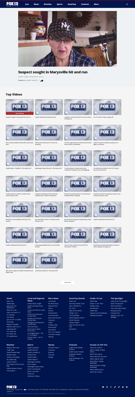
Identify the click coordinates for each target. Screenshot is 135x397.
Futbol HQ (30, 374)
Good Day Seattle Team (77, 303)
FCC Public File (11, 331)
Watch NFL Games (96, 348)
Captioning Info (11, 329)
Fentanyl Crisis (115, 313)
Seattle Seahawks (33, 348)
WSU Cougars (31, 364)
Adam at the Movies (75, 311)
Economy (51, 355)
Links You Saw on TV (13, 312)
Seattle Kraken (32, 357)
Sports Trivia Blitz (33, 371)
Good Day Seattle (77, 298)
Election (50, 311)
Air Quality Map (11, 359)
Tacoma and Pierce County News (36, 311)
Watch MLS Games (96, 372)
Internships (10, 322)
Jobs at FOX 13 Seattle (14, 319)
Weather (10, 345)
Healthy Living (52, 325)
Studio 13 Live (96, 298)
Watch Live (72, 301)
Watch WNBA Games (97, 370)
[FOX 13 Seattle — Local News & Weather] (13, 4)
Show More (67, 282)
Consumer (51, 320)
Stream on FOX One (98, 345)
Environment (52, 327)
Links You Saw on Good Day (76, 326)
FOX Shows (10, 317)
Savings (50, 357)
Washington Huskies (33, 362)
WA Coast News (32, 327)
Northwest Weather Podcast (75, 355)
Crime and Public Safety (118, 308)
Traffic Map (10, 350)
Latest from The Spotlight (119, 301)
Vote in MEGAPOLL (75, 306)
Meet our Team (12, 310)
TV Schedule (10, 315)
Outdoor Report (74, 322)
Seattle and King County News (35, 307)
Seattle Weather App (13, 352)
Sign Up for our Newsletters (11, 307)
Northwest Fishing (33, 376)
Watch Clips (93, 301)
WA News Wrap (53, 303)
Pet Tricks (72, 308)
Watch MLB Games (96, 354)
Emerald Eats (94, 308)
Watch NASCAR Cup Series (98, 356)
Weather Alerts (11, 355)
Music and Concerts (54, 318)
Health (50, 322)
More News (53, 298)
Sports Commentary (33, 369)
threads (118, 387)
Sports (30, 345)
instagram (107, 387)
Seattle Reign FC (32, 359)
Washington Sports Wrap (35, 367)
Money (51, 345)
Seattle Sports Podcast (76, 352)
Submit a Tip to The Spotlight (117, 316)
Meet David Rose (116, 306)
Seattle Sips (93, 311)
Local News (52, 301)
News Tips (10, 301)
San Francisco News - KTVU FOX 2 (34, 330)
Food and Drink (53, 315)
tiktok (115, 387)
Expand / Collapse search (127, 4)
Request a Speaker (13, 324)
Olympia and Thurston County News (34, 319)
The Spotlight (117, 298)
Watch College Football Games (97, 351)
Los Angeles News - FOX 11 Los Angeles (35, 334)
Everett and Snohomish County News (34, 315)
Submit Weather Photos (76, 318)
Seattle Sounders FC (33, 352)
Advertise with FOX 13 (14, 327)
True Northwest (74, 315)
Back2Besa (72, 329)
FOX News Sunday (54, 334)
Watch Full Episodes (117, 303)
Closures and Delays (13, 357)
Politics (50, 308)
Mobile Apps (11, 303)
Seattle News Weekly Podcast (76, 348)
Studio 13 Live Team (96, 303)
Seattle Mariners (32, 350)
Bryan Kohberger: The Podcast (76, 359)
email (126, 387)
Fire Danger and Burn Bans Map (15, 365)
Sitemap (50, 337)
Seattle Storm (31, 355)
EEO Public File (11, 334)
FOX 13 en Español (54, 332)
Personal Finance (53, 348)
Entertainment (52, 313)
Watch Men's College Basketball (96, 362)
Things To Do (73, 313)
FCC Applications (12, 336)
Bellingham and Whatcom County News (35, 323)
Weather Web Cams (13, 348)
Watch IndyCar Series (96, 359)
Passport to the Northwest (98, 313)
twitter (122, 387)
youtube (103, 387)
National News (53, 306)
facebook (111, 387)
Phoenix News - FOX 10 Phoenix (35, 338)
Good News (52, 330)
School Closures (74, 320)
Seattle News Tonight (34, 303)
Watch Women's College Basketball (98, 366)
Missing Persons (116, 311)
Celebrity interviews (96, 315)
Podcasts (73, 345)
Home (9, 298)
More (96, 4)
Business (51, 352)
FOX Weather (11, 371)
